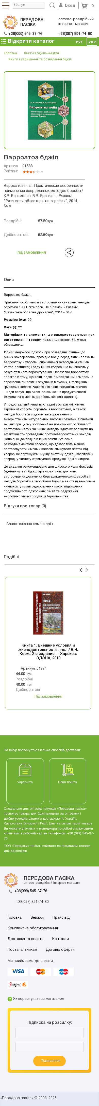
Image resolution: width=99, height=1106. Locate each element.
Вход (70, 5)
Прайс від (61, 917)
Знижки (37, 917)
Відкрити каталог (30, 41)
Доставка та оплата (25, 939)
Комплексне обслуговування (33, 928)
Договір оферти (60, 949)
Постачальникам (22, 949)
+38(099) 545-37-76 (30, 891)
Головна (15, 917)
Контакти (60, 939)
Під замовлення (32, 251)
